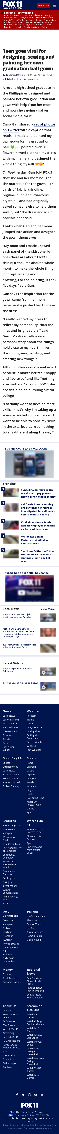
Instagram (8, 924)
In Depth (7, 833)
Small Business (11, 978)
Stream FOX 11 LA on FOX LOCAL (26, 448)
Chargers (31, 766)
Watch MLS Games (33, 1076)
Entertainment (10, 731)
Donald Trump (34, 924)
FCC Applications (11, 1040)
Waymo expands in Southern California (17, 669)
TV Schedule (9, 1021)
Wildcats (31, 786)
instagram (29, 1094)
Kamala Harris (34, 935)
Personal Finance (12, 982)
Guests (6, 762)
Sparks (30, 812)
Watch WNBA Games (34, 1069)
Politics (6, 743)
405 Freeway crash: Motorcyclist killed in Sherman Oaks (34, 540)
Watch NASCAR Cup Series (35, 1036)
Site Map (7, 1067)
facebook (17, 1094)
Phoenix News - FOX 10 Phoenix (35, 989)
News (49, 75)
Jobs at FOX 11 (10, 1029)
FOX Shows (9, 1025)
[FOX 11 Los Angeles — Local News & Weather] (12, 5)
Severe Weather (35, 742)
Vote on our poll (11, 782)
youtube (35, 1094)
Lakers (30, 770)
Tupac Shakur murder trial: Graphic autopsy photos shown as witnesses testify (38, 493)
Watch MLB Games (33, 1030)
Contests (7, 1010)
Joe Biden (32, 928)
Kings (30, 790)
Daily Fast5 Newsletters (9, 960)
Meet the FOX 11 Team (12, 1016)
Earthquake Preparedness (34, 737)
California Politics (36, 916)
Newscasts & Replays (34, 838)
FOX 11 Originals (11, 825)
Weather (33, 711)
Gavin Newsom (35, 932)
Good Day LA (12, 758)
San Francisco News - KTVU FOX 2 (34, 981)
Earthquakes (33, 731)
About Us (9, 1006)
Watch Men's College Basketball (34, 1051)
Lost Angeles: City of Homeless (12, 849)
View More (48, 609)
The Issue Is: (9, 829)
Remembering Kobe (10, 898)
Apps (29, 843)
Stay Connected (11, 914)
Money (8, 969)
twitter (23, 1094)
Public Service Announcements (11, 1046)
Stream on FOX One (34, 1008)
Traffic (30, 719)
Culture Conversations (10, 891)
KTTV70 (7, 903)
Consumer (8, 735)
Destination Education (9, 873)
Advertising (8, 1032)
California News (11, 719)
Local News (11, 609)
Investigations (10, 885)
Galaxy (30, 808)
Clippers (31, 774)
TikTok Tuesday (11, 786)
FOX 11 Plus (9, 1055)
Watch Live (43, 5)
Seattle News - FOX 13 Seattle (35, 996)
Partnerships (9, 1063)
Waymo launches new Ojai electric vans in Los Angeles (17, 615)
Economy (8, 974)
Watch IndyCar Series (34, 1043)
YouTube (7, 932)
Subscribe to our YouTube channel (27, 573)
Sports (32, 758)
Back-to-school (11, 774)
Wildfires (31, 745)
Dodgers (31, 778)
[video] (48, 671)
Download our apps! (10, 949)
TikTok (6, 928)
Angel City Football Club (34, 803)
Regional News (33, 971)
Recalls (6, 739)
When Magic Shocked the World (9, 864)
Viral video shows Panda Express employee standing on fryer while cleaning (38, 526)
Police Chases (10, 723)
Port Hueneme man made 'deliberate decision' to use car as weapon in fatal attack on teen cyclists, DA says (20, 632)
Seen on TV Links (12, 778)
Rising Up (7, 881)
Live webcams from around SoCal (34, 849)
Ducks (30, 794)
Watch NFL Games (33, 1016)
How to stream (11, 943)
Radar (30, 723)
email (42, 1094)
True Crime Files (11, 844)
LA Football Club (35, 797)
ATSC (5, 1051)
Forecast (31, 715)
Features (9, 821)
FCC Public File (10, 1036)
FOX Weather (34, 749)
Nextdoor (8, 935)
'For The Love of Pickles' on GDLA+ (20, 682)
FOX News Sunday (8, 748)
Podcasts (7, 954)
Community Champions (9, 856)
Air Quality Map (35, 727)
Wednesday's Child (10, 839)
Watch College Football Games (35, 1023)
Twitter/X (7, 939)
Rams (30, 762)
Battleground (34, 939)
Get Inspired (9, 878)
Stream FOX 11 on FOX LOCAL (35, 831)
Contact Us (8, 1059)
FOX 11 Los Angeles (36, 75)
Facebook (8, 920)
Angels (30, 782)
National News (10, 727)
